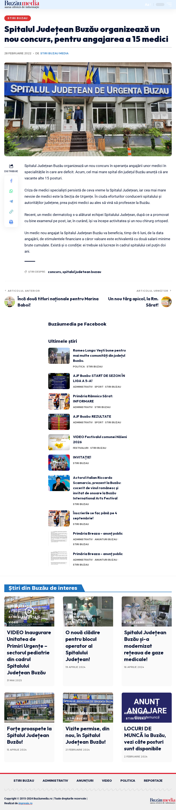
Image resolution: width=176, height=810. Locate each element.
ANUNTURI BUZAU (106, 539)
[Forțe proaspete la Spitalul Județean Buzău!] (29, 708)
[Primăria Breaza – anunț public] (59, 539)
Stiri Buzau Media (54, 53)
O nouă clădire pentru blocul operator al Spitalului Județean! (82, 645)
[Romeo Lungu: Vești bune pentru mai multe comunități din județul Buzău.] (59, 356)
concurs (54, 272)
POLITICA (79, 366)
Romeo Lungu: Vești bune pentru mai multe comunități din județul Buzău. (99, 355)
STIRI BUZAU (18, 18)
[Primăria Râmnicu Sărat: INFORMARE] (59, 401)
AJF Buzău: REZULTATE (92, 416)
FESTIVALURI (80, 447)
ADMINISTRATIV (83, 386)
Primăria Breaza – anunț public (98, 533)
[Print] (11, 222)
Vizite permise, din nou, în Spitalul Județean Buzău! (87, 735)
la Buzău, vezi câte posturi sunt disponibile (145, 738)
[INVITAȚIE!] (59, 463)
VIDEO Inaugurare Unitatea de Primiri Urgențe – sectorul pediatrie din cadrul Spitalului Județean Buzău (29, 652)
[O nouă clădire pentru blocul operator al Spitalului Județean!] (88, 611)
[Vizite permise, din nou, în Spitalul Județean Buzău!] (88, 708)
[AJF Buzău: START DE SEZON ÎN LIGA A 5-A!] (59, 381)
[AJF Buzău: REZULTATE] (59, 422)
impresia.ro (25, 803)
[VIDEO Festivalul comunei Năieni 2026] (59, 442)
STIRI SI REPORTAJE (24, 617)
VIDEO (13, 622)
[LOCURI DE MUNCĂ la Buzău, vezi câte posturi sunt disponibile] (147, 708)
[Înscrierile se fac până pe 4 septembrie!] (59, 518)
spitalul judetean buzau (81, 272)
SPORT (99, 386)
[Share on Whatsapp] (11, 191)
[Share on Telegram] (11, 201)
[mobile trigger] (168, 4)
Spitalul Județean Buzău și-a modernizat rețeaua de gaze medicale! (145, 645)
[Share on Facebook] (11, 181)
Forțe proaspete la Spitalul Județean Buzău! (29, 735)
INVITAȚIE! (82, 457)
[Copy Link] (11, 211)
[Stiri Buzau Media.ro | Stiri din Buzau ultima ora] (21, 4)
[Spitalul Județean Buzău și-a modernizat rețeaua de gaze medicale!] (147, 611)
